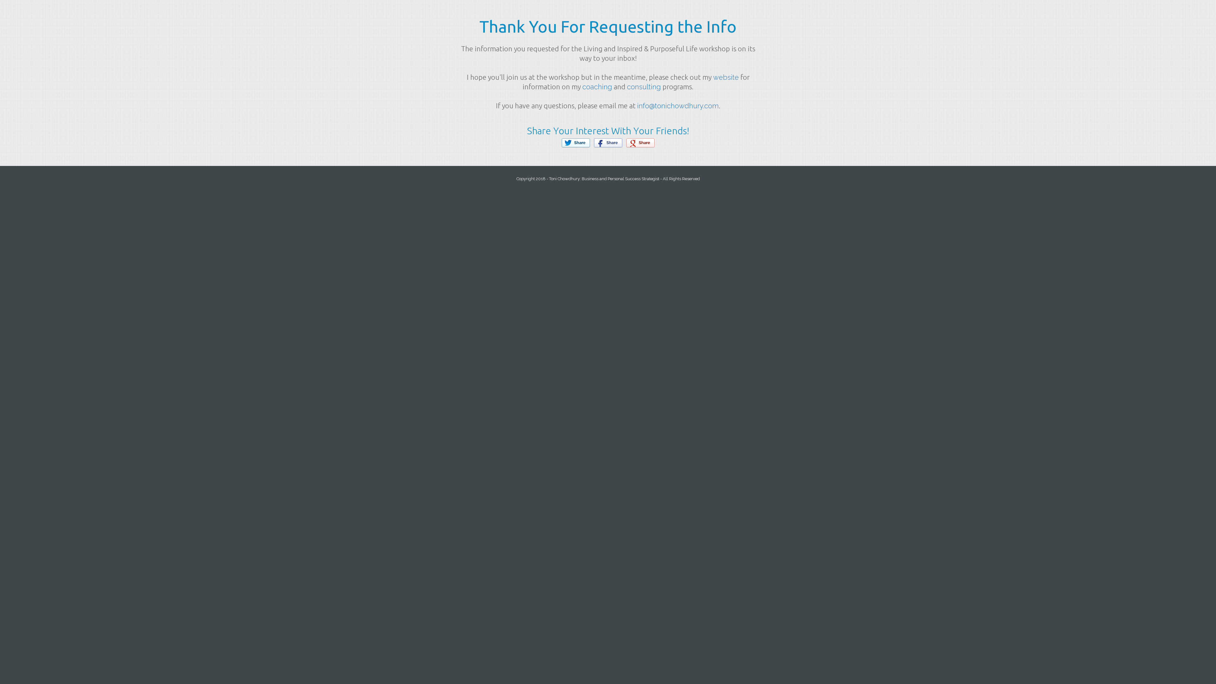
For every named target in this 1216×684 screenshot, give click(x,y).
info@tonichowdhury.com (678, 106)
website (726, 77)
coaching (597, 87)
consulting (644, 87)
